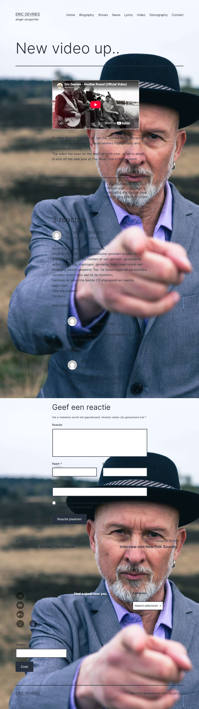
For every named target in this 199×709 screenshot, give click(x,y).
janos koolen (113, 192)
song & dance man (128, 196)
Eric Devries (28, 14)
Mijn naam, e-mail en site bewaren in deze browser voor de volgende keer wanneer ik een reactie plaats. (101, 505)
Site (54, 483)
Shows (103, 15)
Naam (57, 463)
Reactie (57, 424)
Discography (159, 15)
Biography (86, 15)
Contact (177, 15)
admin (62, 188)
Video (141, 15)
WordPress (176, 693)
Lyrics (128, 15)
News (116, 15)
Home (70, 15)
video (143, 196)
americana (125, 188)
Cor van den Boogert (83, 232)
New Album (140, 183)
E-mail (107, 463)
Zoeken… (22, 644)
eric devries (139, 188)
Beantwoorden (62, 305)
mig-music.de (130, 192)
